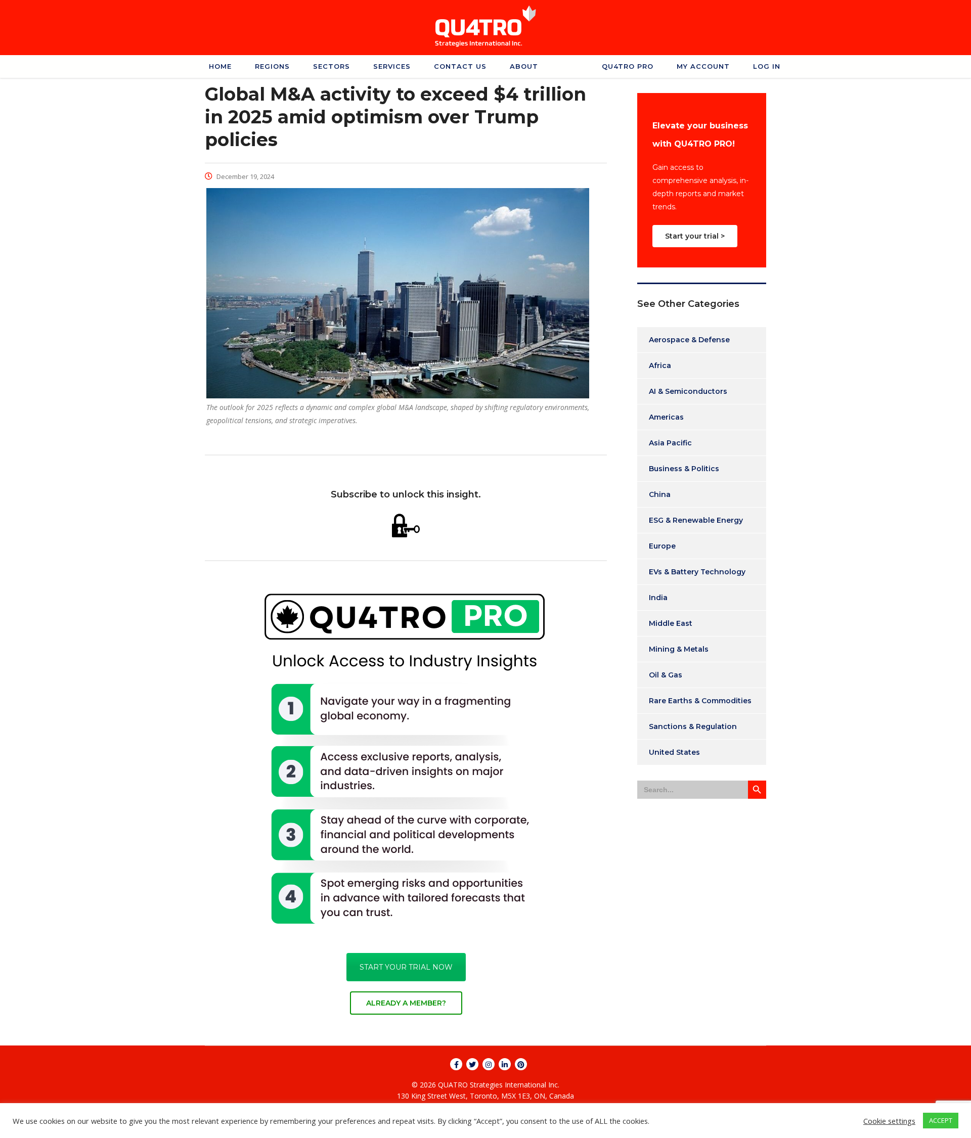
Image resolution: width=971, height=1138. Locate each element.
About (524, 66)
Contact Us (460, 66)
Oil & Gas (665, 674)
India (658, 597)
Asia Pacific (670, 442)
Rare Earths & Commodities (700, 700)
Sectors (331, 66)
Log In (766, 66)
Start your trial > (695, 236)
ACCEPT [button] (940, 1120)
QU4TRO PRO (627, 66)
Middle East (670, 623)
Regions (272, 66)
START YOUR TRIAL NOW (406, 967)
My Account (703, 66)
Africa (660, 365)
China (660, 494)
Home (220, 66)
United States (674, 752)
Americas (666, 417)
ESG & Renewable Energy (696, 520)
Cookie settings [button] (889, 1120)
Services (392, 66)
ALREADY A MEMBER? (406, 1003)
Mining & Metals (679, 649)
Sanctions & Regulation (693, 726)
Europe (662, 546)
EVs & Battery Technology (697, 571)
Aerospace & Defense (689, 339)
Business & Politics (684, 468)
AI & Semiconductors (688, 391)
